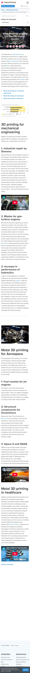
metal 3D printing (17, 54)
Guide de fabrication (21, 657)
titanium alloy (5, 418)
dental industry (14, 524)
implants (22, 79)
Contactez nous (5, 664)
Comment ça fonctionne (7, 659)
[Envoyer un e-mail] (7, 46)
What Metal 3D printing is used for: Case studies (15, 12)
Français (16, 645)
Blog (2, 662)
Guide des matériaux (21, 662)
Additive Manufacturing (12, 9)
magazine (18, 280)
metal (4, 243)
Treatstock (8, 2)
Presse (2, 666)
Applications (19, 664)
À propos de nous (5, 657)
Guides (3, 9)
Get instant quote (8, 6)
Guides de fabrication (8, 19)
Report (8, 66)
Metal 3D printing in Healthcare (13, 98)
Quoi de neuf (19, 666)
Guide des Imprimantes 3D (22, 659)
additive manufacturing (13, 61)
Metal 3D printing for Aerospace (13, 96)
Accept (26, 670)
